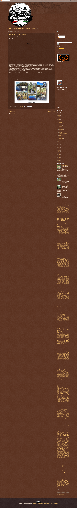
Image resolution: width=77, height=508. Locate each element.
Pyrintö (64, 386)
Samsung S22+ (65, 418)
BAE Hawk (63, 212)
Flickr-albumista (21, 79)
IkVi (61, 262)
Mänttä (62, 352)
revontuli (63, 399)
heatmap (67, 244)
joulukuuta (61, 122)
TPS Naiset (67, 459)
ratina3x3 (61, 395)
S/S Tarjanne (61, 410)
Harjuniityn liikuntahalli (60, 241)
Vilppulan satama (59, 479)
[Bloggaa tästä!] (28, 106)
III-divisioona (67, 259)
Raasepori (63, 392)
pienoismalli (61, 375)
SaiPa (62, 412)
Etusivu (31, 111)
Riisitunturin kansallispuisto (60, 400)
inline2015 (58, 267)
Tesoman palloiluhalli (63, 455)
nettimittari (58, 356)
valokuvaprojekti (59, 471)
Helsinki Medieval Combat (65, 246)
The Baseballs (59, 456)
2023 (59, 116)
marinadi (58, 334)
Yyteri (65, 485)
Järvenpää (58, 278)
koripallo (59, 307)
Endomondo (67, 228)
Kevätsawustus (61, 299)
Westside (62, 483)
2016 (59, 144)
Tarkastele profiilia (65, 83)
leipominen (67, 320)
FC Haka (58, 232)
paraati (62, 371)
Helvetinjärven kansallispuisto (61, 248)
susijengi (67, 436)
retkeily (68, 398)
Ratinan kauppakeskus (66, 395)
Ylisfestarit (58, 485)
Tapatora (68, 450)
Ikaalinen (58, 260)
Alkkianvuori (62, 208)
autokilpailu (67, 211)
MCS (58, 336)
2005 (59, 160)
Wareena (61, 482)
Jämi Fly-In (59, 277)
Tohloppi (58, 458)
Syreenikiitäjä (61, 437)
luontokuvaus (59, 328)
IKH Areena (61, 260)
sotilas (68, 430)
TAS (64, 452)
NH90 (68, 356)
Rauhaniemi (64, 396)
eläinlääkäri (67, 227)
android (62, 209)
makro (68, 331)
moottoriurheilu (59, 345)
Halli (58, 240)
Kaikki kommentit (61, 37)
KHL (63, 299)
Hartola (68, 241)
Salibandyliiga (59, 414)
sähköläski (67, 437)
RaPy (68, 394)
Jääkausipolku (67, 278)
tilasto (68, 456)
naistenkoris (63, 355)
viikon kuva (67, 478)
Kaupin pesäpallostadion (63, 296)
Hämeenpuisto (64, 257)
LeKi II (58, 321)
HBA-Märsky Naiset (65, 243)
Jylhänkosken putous (61, 275)
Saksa (68, 412)
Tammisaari (62, 442)
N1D (68, 352)
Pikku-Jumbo (67, 376)
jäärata (62, 279)
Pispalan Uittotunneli (66, 379)
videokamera (67, 477)
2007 (59, 157)
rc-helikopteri (63, 397)
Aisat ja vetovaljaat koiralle (19, 28)
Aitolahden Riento (62, 207)
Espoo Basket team (66, 230)
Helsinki (61, 246)
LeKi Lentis (61, 321)
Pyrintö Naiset (59, 388)
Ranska (66, 394)
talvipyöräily (63, 440)
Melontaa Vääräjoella (65, 185)
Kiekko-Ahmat (67, 299)
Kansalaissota (62, 284)
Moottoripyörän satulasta (61, 494)
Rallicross (63, 394)
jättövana (63, 278)
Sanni (68, 418)
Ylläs (61, 485)
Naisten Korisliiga (66, 353)
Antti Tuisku (65, 209)
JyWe (66, 276)
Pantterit (63, 370)
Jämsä (62, 277)
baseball (67, 212)
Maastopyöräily (59, 331)
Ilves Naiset (65, 265)
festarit (62, 233)
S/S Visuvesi (65, 410)
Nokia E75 (60, 358)
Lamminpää (67, 317)
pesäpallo (67, 373)
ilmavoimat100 (67, 263)
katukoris (58, 291)
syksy (58, 437)
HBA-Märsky (59, 243)
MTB (58, 346)
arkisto (61, 210)
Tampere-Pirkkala (59, 445)
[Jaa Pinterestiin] (31, 106)
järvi (61, 278)
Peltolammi (61, 373)
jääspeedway (64, 279)
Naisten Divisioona (60, 353)
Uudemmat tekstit (11, 111)
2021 (59, 119)
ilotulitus (58, 265)
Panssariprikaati (66, 369)
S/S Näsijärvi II (66, 409)
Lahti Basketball (59, 316)
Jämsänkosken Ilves (66, 277)
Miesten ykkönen (63, 342)
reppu (65, 398)
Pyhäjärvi (61, 386)
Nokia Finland (64, 358)
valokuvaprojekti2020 (66, 471)
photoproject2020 (63, 374)
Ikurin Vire (62, 261)
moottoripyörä (67, 344)
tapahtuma (64, 450)
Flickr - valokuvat (60, 493)
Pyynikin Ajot (64, 388)
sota (65, 430)
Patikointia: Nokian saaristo (17, 34)
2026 (59, 112)
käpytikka (68, 314)
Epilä (66, 229)
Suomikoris (66, 435)
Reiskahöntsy (63, 398)
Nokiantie (68, 360)
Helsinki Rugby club (60, 247)
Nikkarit (61, 357)
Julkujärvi (63, 274)
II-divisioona (62, 259)
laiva (64, 317)
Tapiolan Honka (59, 451)
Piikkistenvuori (67, 375)
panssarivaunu (59, 370)
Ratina (58, 395)
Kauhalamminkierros (60, 293)
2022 (59, 118)
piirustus (58, 376)
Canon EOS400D (65, 219)
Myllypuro (67, 351)
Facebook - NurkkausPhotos (61, 491)
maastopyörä (67, 330)
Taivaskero (67, 438)
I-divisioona (65, 258)
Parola (60, 372)
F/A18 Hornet (65, 231)
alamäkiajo (58, 208)
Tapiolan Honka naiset (65, 451)
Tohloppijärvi (61, 458)
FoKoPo (65, 234)
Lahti (68, 315)
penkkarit (64, 373)
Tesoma (58, 454)
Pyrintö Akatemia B (66, 387)
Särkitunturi (58, 438)
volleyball (66, 480)
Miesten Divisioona (63, 340)
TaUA (65, 452)
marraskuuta (61, 123)
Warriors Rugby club (66, 482)
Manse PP (59, 332)
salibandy (68, 413)
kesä (61, 298)
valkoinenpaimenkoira (60, 470)
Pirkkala (64, 378)
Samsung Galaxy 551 (65, 415)
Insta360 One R (63, 267)
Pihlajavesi (64, 375)
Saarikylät (60, 411)
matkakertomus (66, 335)
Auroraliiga (63, 211)
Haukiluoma (63, 242)
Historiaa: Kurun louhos (65, 165)
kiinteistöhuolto (62, 300)
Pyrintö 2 (67, 386)
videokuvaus (59, 478)
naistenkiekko (59, 355)
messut (66, 338)
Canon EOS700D (61, 220)
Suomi (63, 434)
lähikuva (64, 328)
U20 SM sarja (67, 463)
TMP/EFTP (67, 457)
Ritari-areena (64, 402)
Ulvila (63, 465)
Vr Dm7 (61, 481)
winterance (58, 484)
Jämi (68, 276)
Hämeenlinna (59, 257)
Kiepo (58, 300)
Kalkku (66, 282)
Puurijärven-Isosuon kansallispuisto (63, 385)
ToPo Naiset (65, 458)
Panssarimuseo (61, 369)
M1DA (68, 329)
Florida (68, 233)
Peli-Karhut (67, 372)
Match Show (62, 335)
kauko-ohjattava (66, 295)
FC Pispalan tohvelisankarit (65, 232)
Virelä (58, 480)
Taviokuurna (61, 453)
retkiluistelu (59, 399)
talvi (68, 439)
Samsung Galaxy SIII (65, 417)
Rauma (68, 396)
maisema (64, 331)
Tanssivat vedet (59, 450)
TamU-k (66, 449)
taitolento (65, 438)
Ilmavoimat (63, 263)
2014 (59, 147)
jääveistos (67, 279)
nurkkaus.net (59, 495)
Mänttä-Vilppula (65, 352)
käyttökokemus (62, 315)
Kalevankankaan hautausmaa (61, 282)
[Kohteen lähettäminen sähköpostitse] (27, 106)
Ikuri (63, 260)
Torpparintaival (61, 459)
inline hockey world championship (64, 266)
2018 (59, 141)
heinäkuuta (61, 129)
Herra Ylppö (61, 249)
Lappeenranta (67, 318)
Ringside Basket (67, 400)
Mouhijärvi (65, 345)
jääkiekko (59, 279)
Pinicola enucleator (63, 377)
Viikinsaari (63, 478)
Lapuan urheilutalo (59, 319)
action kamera (67, 204)
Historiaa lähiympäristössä (64, 178)
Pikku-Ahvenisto (62, 376)
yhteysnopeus (63, 484)
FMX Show (63, 234)
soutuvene (58, 431)
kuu (65, 312)
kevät (58, 299)
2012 (59, 150)
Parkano (65, 371)
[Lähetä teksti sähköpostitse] (25, 106)
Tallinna (58, 439)
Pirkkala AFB (67, 378)
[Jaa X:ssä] (29, 106)
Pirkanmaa (61, 378)
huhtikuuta (61, 132)
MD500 (62, 337)
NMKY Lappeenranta (65, 357)
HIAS (64, 250)
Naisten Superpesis (66, 354)
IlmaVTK (67, 264)
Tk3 (65, 457)
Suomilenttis (59, 436)
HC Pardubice (64, 244)
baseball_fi (58, 213)
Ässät (68, 486)
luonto (68, 327)
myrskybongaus (59, 352)
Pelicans (58, 373)
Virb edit (68, 479)
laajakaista (66, 315)
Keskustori (58, 298)
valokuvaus (66, 472)
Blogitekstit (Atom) (13, 113)
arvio (63, 210)
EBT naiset (60, 226)
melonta (58, 338)
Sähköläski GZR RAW (65, 193)
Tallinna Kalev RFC (63, 439)
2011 (59, 151)
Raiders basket (59, 394)
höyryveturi (62, 258)
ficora (63, 233)
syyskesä (64, 437)
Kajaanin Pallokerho (65, 281)
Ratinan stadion (59, 396)
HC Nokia (61, 244)
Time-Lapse (63, 457)
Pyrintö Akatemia (60, 387)
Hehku (58, 245)
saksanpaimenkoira (60, 413)
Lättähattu (64, 329)
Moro (63, 345)
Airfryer (58, 207)
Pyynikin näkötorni (62, 389)
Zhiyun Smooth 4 (64, 486)
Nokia (58, 358)
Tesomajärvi (63, 454)
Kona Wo (67, 304)
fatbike (68, 231)
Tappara (58, 452)
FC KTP (61, 232)
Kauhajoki (67, 292)
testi (68, 455)
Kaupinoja (63, 297)
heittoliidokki (61, 245)
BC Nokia (66, 213)
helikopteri (64, 245)
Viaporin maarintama (63, 477)
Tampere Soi (67, 443)
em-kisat (62, 228)
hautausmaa (67, 242)
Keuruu (68, 298)
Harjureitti (65, 241)
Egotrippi (64, 226)
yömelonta (58, 486)
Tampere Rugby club (60, 443)
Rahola (65, 392)
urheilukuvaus (63, 466)
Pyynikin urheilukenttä (65, 390)
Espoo (61, 230)
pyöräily (61, 391)
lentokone (58, 322)
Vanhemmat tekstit (51, 111)
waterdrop (58, 483)
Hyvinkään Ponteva (65, 254)
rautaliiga (58, 397)
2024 (59, 115)
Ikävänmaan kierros (66, 262)
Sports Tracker (66, 431)
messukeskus (62, 338)
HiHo (68, 250)
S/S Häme (58, 409)
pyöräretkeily (64, 391)
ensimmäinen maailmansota (61, 229)
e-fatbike (67, 225)
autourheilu (59, 212)
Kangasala (61, 283)
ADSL (65, 205)
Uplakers (66, 465)
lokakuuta (60, 125)
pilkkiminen (58, 377)
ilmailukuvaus (59, 263)
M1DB (58, 330)
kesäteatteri (64, 298)
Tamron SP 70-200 (60, 449)
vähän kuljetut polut (66, 481)
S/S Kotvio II (61, 409)
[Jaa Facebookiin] (30, 106)
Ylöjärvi (63, 485)
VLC (63, 480)
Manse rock (63, 332)
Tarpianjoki (61, 452)
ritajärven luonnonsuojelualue (61, 401)
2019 (59, 140)
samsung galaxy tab (60, 418)
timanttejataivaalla (59, 457)
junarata (68, 274)
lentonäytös (63, 322)
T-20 (60, 438)
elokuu (64, 227)
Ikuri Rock (66, 260)
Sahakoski (65, 411)
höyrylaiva (58, 258)
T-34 (63, 438)
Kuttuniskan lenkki (62, 312)
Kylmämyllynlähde (67, 313)
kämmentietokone (62, 314)
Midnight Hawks (60, 339)
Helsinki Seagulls (66, 247)
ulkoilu (58, 465)
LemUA (68, 321)
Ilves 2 (62, 265)
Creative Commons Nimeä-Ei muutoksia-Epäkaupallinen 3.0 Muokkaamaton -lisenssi (45, 503)
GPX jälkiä (28, 28)
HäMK (68, 257)
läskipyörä (61, 329)
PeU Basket (59, 374)
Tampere (66, 442)
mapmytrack (67, 333)
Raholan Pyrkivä (64, 393)
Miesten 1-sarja (66, 339)
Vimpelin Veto (64, 479)
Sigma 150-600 (66, 424)
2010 (59, 153)
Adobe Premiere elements (60, 205)
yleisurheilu (67, 484)
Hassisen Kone (59, 242)
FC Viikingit (58, 233)
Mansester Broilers (62, 333)
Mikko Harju (62, 343)
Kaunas (58, 296)
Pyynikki (58, 391)
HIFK (66, 250)
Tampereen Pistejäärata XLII (64, 446)
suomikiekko (59, 435)
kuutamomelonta (62, 313)
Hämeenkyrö (59, 256)
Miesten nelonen (64, 341)
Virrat (62, 480)
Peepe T (65, 80)
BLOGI (10, 28)
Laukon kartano (63, 320)
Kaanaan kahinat (64, 280)
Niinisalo (58, 357)
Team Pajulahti (65, 453)
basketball (62, 213)
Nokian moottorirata (63, 359)
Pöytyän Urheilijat (59, 392)
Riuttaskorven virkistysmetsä (65, 403)
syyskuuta (61, 126)
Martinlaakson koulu (62, 334)
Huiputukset (34, 28)
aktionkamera (67, 207)
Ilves (61, 265)
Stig (68, 431)
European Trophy (59, 231)
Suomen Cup (64, 432)
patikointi (63, 372)
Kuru (66, 310)
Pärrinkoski (67, 391)
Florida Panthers (59, 234)
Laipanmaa (64, 316)
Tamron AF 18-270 (64, 448)
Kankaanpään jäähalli (66, 283)
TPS (64, 459)
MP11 (68, 345)
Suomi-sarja (67, 434)
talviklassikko (59, 440)
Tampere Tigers (60, 444)
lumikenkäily (61, 327)
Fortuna (68, 234)
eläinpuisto (58, 228)
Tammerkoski (59, 442)
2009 (59, 154)
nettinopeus (62, 356)
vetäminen (58, 477)
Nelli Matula (67, 355)
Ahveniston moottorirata (66, 206)
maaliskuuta (61, 135)
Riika (68, 399)
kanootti (58, 284)
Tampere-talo (64, 445)
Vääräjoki (58, 482)
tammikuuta (61, 138)
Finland (66, 233)
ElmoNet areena (60, 227)
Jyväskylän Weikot (63, 276)
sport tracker (62, 431)
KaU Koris (63, 291)
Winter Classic (66, 483)
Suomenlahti (67, 433)
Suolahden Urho (59, 432)
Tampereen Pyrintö (60, 447)
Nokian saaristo (63, 360)
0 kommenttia (21, 106)
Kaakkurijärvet (59, 280)
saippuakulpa (65, 412)
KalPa (59, 283)
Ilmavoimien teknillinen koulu (61, 264)
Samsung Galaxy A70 (61, 416)
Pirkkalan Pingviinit (60, 379)
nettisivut (65, 356)
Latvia (64, 319)
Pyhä (58, 386)
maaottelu (62, 330)
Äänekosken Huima (60, 487)
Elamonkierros (67, 226)
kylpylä (58, 314)
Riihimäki (66, 399)
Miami (68, 338)
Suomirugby (63, 436)
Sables (63, 411)
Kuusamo (58, 313)
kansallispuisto (67, 284)
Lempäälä (65, 321)
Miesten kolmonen (59, 341)
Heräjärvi (62, 250)
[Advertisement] (63, 70)
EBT (58, 226)
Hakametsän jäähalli (65, 239)
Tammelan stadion (65, 441)
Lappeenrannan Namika (61, 318)
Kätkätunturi (58, 315)
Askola (66, 210)
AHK (62, 206)
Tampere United (66, 444)
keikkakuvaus (67, 297)
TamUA (68, 449)
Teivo (68, 453)
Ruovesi (58, 407)
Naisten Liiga (59, 354)
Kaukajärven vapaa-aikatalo (60, 295)
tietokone (65, 456)
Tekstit (60, 36)
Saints (60, 412)
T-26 (61, 438)
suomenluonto (59, 434)
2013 (59, 148)
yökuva (68, 485)
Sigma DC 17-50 (63, 425)
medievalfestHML (67, 337)
